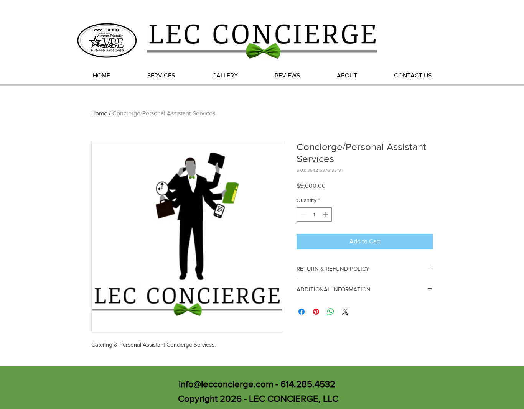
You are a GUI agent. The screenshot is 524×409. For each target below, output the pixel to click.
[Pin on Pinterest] (316, 311)
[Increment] (326, 214)
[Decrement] (302, 214)
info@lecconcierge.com (226, 384)
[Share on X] (345, 311)
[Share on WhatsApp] (330, 311)
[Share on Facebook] (301, 311)
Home (99, 113)
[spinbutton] (314, 214)
